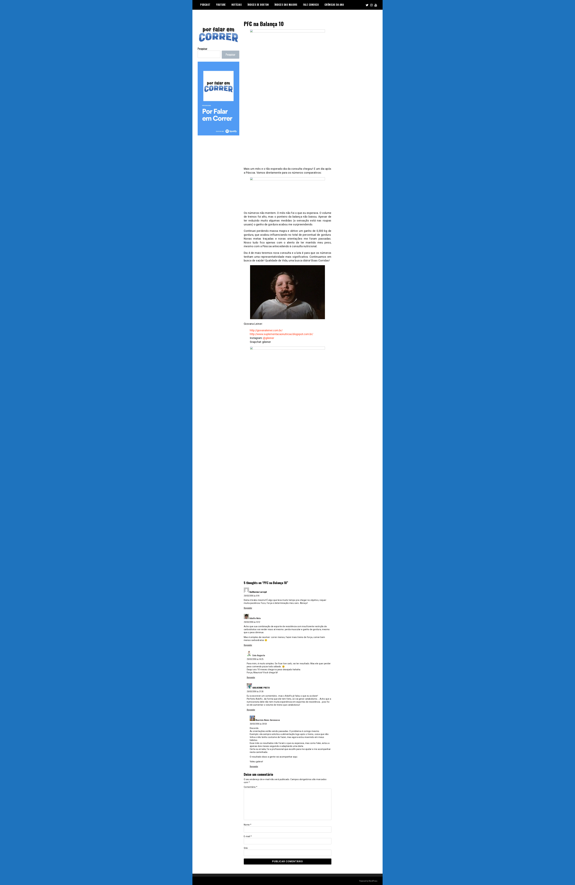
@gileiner (268, 338)
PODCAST (205, 4)
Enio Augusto (258, 655)
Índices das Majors (285, 4)
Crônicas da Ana (334, 4)
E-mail (248, 836)
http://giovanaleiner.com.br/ (266, 330)
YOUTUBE (221, 4)
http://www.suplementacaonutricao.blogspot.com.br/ (281, 334)
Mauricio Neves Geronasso (267, 719)
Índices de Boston (258, 4)
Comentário (250, 787)
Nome (247, 824)
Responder (248, 607)
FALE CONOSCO (311, 4)
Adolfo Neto (255, 618)
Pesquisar (202, 49)
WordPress (373, 880)
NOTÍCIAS (236, 4)
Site (246, 848)
